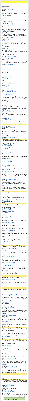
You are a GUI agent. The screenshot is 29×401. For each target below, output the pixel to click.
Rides (3, 1)
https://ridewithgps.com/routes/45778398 (6, 22)
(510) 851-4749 (14, 56)
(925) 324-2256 (12, 25)
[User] (24, 1)
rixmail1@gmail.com (8, 279)
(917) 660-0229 (11, 77)
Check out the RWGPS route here (8, 161)
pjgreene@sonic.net (7, 37)
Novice (19, 3)
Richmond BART (6, 224)
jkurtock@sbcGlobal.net (9, 164)
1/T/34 (4, 70)
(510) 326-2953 (13, 164)
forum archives (3, 126)
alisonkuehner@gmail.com (8, 48)
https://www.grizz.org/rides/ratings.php (20, 237)
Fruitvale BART (5, 166)
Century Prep (16, 3)
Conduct (10, 3)
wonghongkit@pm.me (7, 77)
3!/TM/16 (5, 170)
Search (26, 1)
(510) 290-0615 (10, 385)
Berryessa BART (5, 86)
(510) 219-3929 (13, 48)
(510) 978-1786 (11, 279)
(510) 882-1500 (13, 91)
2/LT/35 (4, 75)
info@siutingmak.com (7, 76)
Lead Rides (9, 1)
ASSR (13, 3)
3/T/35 (4, 241)
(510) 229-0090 (11, 76)
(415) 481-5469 (11, 37)
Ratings (5, 3)
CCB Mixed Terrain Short (6, 66)
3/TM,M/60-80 (5, 201)
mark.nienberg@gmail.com (8, 137)
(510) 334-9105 (11, 9)
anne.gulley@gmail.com (8, 16)
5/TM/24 (4, 15)
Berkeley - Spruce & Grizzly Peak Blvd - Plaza (8, 119)
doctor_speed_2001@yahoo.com (9, 57)
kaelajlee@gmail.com (7, 147)
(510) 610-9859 (11, 165)
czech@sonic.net (7, 90)
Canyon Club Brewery (6, 154)
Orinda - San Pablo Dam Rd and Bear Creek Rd (8, 232)
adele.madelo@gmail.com (8, 158)
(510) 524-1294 (11, 118)
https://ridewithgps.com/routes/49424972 (6, 133)
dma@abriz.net (7, 118)
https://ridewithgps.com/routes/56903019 (6, 169)
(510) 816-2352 (11, 90)
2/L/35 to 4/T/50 (5, 122)
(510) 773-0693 (12, 158)
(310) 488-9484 (13, 242)
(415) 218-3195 (12, 103)
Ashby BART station (6, 250)
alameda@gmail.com (7, 385)
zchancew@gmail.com (9, 103)
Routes (11, 1)
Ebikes (12, 3)
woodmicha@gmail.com (7, 64)
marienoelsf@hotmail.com (9, 230)
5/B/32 (4, 23)
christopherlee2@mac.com (8, 178)
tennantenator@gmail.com (8, 242)
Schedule (3, 3)
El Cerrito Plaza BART (6, 196)
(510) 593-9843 (14, 24)
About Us (14, 1)
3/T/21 (4, 127)
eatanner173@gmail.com (9, 24)
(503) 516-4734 (11, 147)
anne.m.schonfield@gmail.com (9, 56)
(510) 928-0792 (13, 93)
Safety (7, 3)
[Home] (2, 1)
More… (16, 1)
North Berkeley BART (6, 78)
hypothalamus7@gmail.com (7, 83)
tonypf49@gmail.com (7, 9)
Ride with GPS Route (4, 14)
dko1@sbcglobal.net (7, 165)
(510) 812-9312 (13, 137)
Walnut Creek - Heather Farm (7, 50)
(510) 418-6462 (10, 145)
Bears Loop (5, 231)
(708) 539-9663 (12, 64)
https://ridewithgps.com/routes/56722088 (6, 45)
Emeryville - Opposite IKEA (7, 173)
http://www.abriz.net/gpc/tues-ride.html (5, 120)
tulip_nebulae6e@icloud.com (9, 264)
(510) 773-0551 (13, 178)
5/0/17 (4, 151)
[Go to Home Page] (14, 0)
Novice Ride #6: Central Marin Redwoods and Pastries (9, 94)
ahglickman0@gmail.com (9, 93)
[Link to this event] (11, 70)
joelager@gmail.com (7, 145)
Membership (6, 1)
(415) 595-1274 (12, 83)
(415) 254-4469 (13, 230)
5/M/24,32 (5, 31)
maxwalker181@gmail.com (8, 25)
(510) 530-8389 (6, 71)
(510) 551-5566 (13, 57)
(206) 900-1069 (13, 264)
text (16, 24)
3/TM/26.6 (5, 144)
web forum (22, 277)
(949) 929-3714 (13, 58)
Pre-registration (3, 18)
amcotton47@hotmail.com (8, 58)
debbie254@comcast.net (9, 91)
